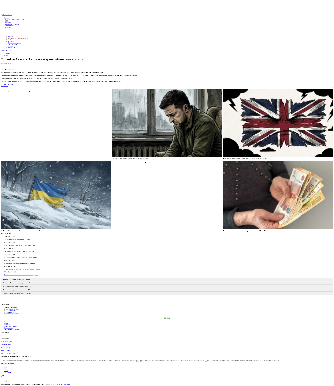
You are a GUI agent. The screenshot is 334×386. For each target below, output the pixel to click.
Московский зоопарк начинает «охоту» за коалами (19, 251)
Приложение (11, 47)
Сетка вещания (9, 25)
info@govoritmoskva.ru (15, 313)
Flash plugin (67, 384)
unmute (6, 371)
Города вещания (5, 347)
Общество (7, 53)
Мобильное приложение (11, 329)
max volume (7, 372)
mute (5, 369)
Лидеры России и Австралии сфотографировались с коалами (22, 269)
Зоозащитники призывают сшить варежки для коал (19, 263)
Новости (6, 18)
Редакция (8, 27)
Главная (3, 50)
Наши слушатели (6, 350)
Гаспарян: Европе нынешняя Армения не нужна (17, 293)
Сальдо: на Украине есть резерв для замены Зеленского (19, 283)
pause (5, 367)
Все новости (4, 86)
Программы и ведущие (12, 24)
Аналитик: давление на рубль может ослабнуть (16, 279)
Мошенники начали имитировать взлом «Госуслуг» (17, 286)
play (5, 366)
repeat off (6, 381)
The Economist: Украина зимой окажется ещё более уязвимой (21, 290)
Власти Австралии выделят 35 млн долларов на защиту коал (22, 245)
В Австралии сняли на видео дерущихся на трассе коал (20, 257)
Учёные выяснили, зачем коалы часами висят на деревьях (21, 275)
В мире (6, 55)
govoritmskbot (11, 310)
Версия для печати (7, 84)
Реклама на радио (6, 344)
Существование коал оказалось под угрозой (17, 239)
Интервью (8, 22)
